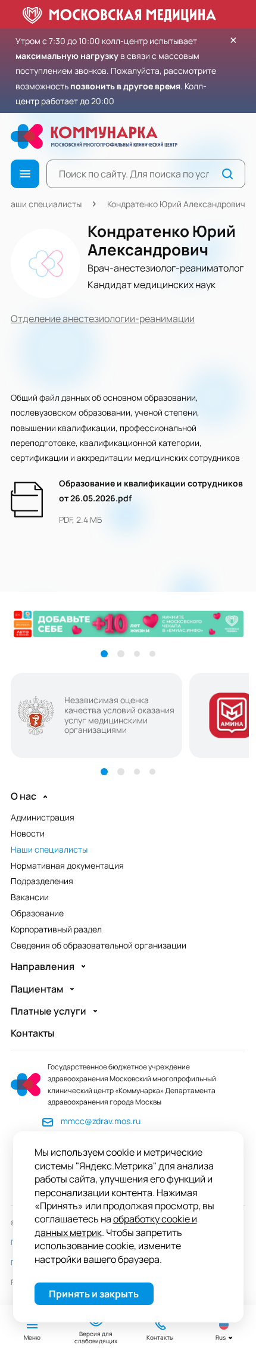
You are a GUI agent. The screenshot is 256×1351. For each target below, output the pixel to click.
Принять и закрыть (94, 1293)
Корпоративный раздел (56, 929)
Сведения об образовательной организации (98, 945)
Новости (28, 833)
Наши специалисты (43, 204)
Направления (42, 966)
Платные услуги (48, 1011)
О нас (23, 796)
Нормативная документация (67, 865)
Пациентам (37, 989)
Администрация (42, 817)
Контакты (32, 1033)
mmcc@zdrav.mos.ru (101, 1121)
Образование (37, 913)
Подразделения (42, 881)
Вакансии (30, 897)
